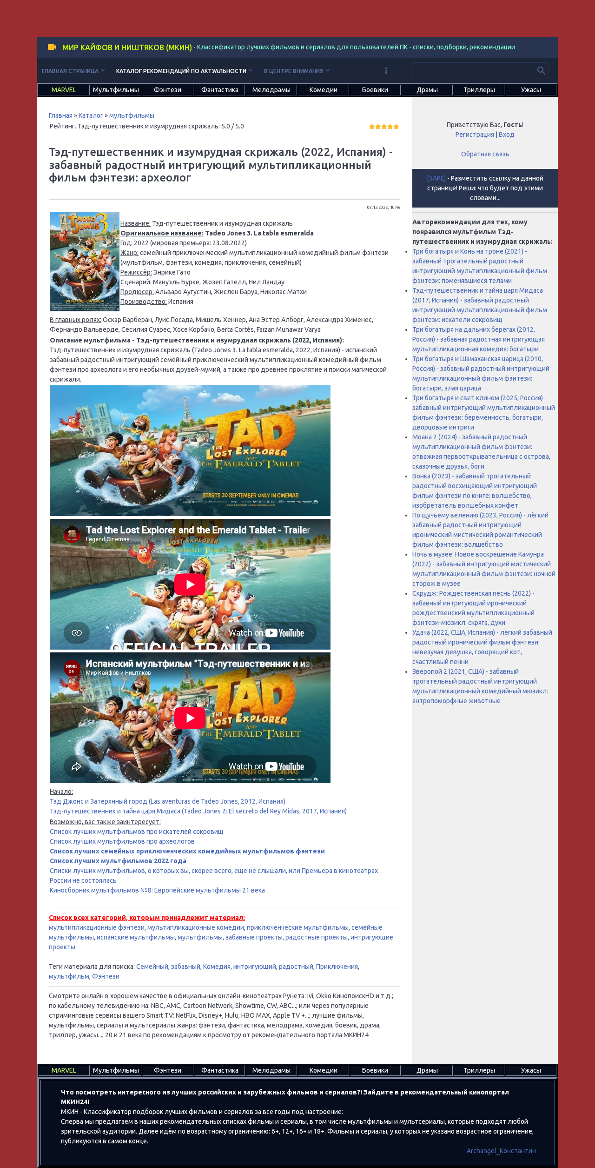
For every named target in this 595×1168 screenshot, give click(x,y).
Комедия (217, 966)
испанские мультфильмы (136, 937)
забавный (185, 966)
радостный (296, 966)
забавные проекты (254, 937)
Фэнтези (105, 976)
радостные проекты (316, 937)
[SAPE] (436, 178)
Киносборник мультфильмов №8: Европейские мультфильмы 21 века (157, 890)
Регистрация (475, 134)
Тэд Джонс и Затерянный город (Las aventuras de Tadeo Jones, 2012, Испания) (167, 801)
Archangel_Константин (501, 1151)
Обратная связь (485, 154)
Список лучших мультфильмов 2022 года (118, 861)
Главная (61, 115)
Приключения (337, 966)
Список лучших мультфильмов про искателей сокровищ (137, 831)
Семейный (152, 966)
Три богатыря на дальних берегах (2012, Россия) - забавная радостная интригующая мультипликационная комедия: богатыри (478, 339)
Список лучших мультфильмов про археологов (122, 841)
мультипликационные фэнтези (97, 927)
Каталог (91, 115)
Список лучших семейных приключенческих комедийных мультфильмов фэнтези (187, 851)
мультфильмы (131, 115)
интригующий (254, 966)
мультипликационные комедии (195, 927)
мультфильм (69, 976)
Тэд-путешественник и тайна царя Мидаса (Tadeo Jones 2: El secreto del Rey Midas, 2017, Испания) (198, 811)
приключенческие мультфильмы (298, 927)
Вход (507, 134)
